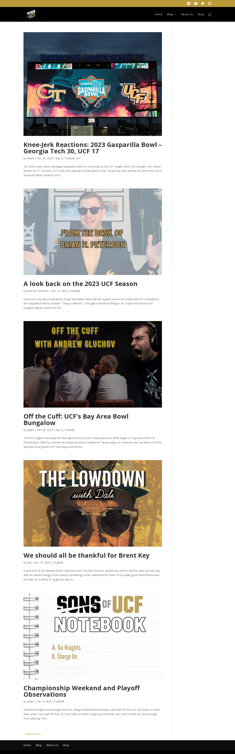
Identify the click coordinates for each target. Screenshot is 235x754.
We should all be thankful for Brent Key (87, 555)
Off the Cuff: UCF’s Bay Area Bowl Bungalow (76, 419)
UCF (78, 158)
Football (69, 158)
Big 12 (59, 158)
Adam (30, 158)
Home (158, 14)
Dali (29, 562)
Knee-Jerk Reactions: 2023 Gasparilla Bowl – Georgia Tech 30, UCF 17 (93, 147)
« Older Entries (32, 734)
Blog (170, 14)
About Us (187, 14)
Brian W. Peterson (37, 291)
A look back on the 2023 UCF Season (81, 283)
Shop (201, 14)
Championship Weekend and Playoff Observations (82, 691)
